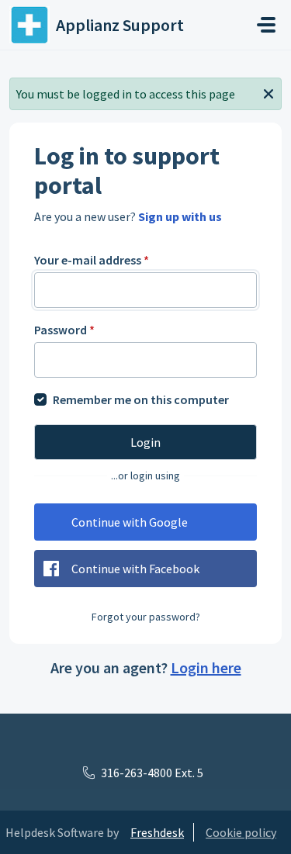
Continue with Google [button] (129, 522)
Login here (206, 667)
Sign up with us (180, 216)
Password (64, 329)
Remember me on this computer (141, 399)
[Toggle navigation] (266, 25)
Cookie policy (241, 832)
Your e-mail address (91, 260)
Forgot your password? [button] (146, 617)
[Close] (268, 92)
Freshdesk (157, 832)
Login (145, 442)
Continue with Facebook (135, 568)
